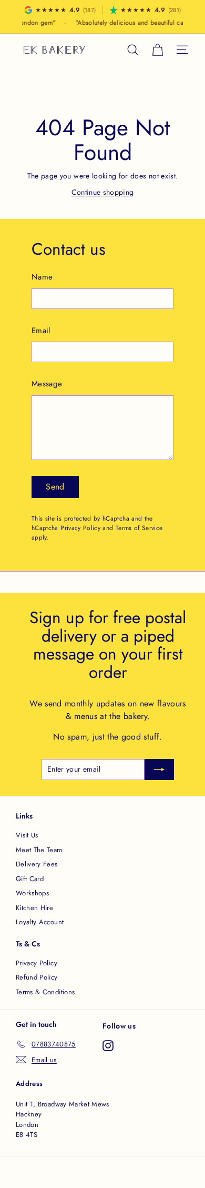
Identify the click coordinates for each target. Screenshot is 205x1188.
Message (47, 384)
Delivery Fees (37, 864)
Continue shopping (102, 192)
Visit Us (27, 835)
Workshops (32, 893)
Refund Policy (37, 977)
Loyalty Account (40, 922)
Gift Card (30, 879)
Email (41, 330)
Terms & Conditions (45, 992)
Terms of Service (139, 527)
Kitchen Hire (34, 908)
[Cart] (157, 50)
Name (42, 277)
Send (55, 487)
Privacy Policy (80, 527)
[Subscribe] (159, 769)
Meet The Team (39, 850)
